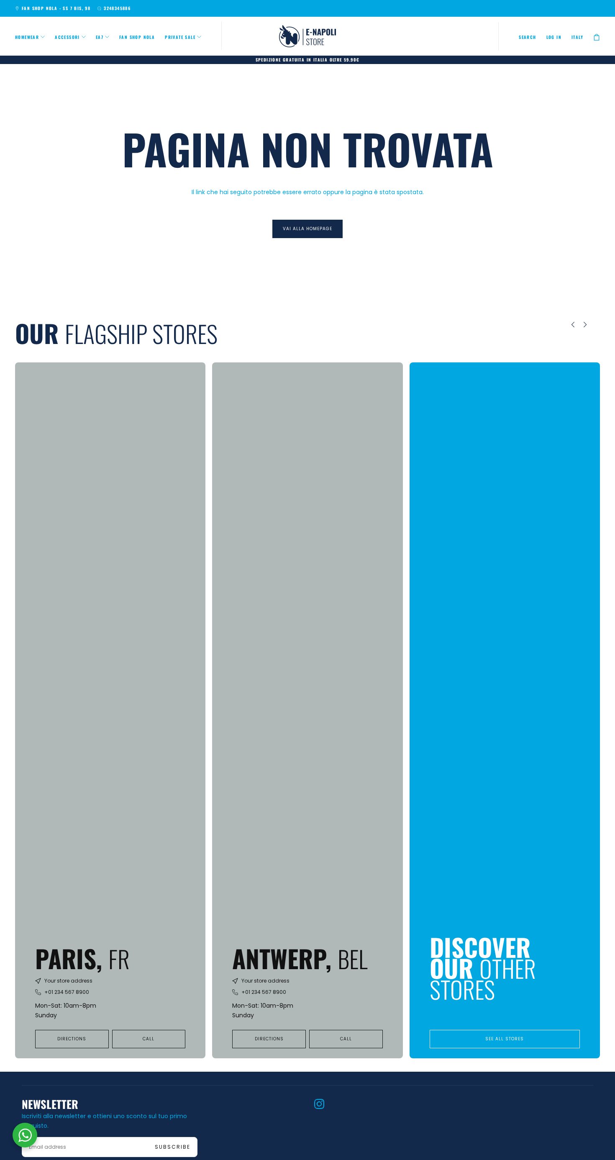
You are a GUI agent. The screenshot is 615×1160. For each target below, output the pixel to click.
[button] (527, 37)
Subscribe (172, 1146)
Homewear (27, 37)
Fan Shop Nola (137, 37)
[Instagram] (319, 1104)
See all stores (504, 1039)
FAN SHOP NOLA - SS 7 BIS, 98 (56, 8)
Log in (553, 37)
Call (148, 1039)
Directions (71, 1039)
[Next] (591, 324)
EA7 (99, 37)
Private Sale (180, 37)
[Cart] (596, 37)
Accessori (67, 37)
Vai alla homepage (307, 229)
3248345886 (117, 8)
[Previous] (567, 324)
